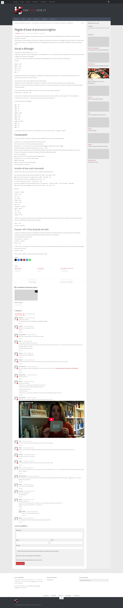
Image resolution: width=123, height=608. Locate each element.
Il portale (15, 2)
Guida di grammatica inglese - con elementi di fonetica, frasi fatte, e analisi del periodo (40, 23)
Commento (19, 530)
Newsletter (46, 595)
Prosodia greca (41, 268)
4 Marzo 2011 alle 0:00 (27, 441)
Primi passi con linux (93, 162)
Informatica (35, 2)
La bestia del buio (92, 130)
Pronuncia (70, 23)
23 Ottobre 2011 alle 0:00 (28, 448)
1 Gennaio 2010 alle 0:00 (32, 366)
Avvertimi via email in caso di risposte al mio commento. (28, 555)
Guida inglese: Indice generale (67, 268)
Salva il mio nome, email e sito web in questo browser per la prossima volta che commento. (38, 551)
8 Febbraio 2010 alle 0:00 (29, 381)
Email (52, 540)
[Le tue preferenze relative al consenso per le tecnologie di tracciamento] (2, 2)
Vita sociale (90, 80)
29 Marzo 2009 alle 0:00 (29, 326)
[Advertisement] (82, 9)
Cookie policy (76, 595)
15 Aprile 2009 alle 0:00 (27, 341)
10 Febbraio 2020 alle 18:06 (32, 511)
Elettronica (51, 2)
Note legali (68, 595)
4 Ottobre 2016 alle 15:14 (28, 484)
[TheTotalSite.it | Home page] (31, 10)
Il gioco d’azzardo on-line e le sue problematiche (96, 82)
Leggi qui (33, 581)
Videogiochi (43, 2)
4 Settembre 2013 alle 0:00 (28, 461)
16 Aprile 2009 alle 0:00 (28, 353)
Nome (17, 540)
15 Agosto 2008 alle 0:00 (30, 318)
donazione (31, 586)
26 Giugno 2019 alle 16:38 (28, 518)
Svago (27, 2)
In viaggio (90, 26)
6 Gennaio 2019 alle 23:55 (29, 499)
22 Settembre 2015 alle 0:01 (27, 467)
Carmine (17, 33)
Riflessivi (90, 97)
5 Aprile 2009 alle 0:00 (32, 334)
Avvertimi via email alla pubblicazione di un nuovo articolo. (29, 560)
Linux (89, 113)
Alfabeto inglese (18, 268)
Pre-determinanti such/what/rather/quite (98, 50)
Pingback (31, 314)
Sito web (18, 545)
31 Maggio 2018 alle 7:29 (30, 491)
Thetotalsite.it (50, 579)
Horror (89, 129)
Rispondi (20, 323)
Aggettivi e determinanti (93, 48)
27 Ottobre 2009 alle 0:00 (30, 360)
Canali (21, 2)
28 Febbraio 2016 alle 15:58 (33, 476)
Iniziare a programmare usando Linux (97, 115)
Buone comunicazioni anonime (95, 99)
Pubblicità (53, 595)
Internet (90, 144)
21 (83, 23)
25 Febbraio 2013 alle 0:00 (29, 454)
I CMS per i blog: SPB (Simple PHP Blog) (97, 146)
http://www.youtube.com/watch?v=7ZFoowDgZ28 (66, 368)
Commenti (20, 314)
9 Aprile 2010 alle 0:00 (31, 397)
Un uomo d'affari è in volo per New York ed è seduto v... (98, 28)
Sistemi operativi (92, 160)
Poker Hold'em (91, 64)
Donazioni (61, 595)
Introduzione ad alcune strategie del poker (98, 66)
